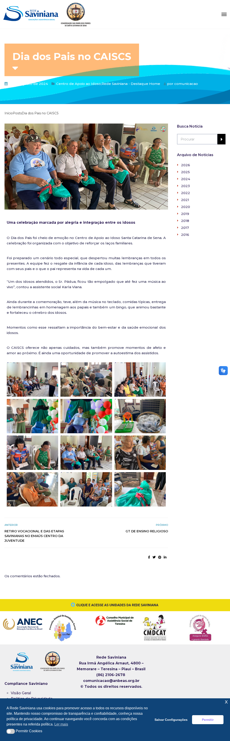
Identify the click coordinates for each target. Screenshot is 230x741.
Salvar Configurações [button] (171, 719)
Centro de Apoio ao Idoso (78, 84)
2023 (185, 186)
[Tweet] (154, 557)
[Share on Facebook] (149, 557)
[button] (11, 731)
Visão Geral (21, 693)
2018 (185, 221)
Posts (17, 113)
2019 (185, 214)
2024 (185, 179)
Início (8, 113)
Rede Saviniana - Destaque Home (131, 84)
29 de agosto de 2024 (28, 84)
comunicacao (186, 84)
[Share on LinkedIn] (165, 557)
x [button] (226, 701)
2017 (185, 228)
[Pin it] (159, 557)
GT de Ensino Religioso (147, 531)
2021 (185, 200)
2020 (185, 207)
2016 (185, 234)
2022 (185, 193)
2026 (185, 165)
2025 (185, 172)
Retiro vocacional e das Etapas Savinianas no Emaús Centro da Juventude (34, 536)
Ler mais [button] (61, 724)
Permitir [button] (208, 719)
